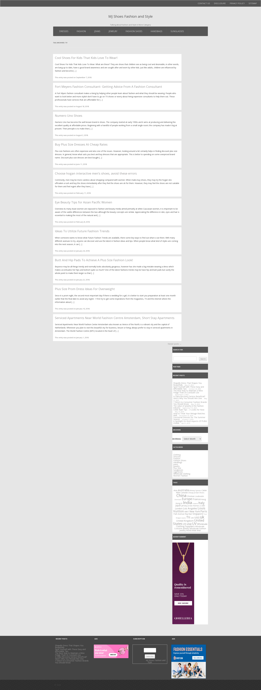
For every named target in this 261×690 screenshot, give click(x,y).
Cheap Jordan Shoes (196, 493)
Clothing (177, 454)
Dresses (63, 31)
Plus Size (177, 468)
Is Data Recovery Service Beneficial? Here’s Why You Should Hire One (189, 397)
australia (183, 490)
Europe (187, 499)
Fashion (81, 31)
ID (181, 503)
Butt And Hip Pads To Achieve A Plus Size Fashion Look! (94, 260)
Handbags (156, 31)
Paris (203, 511)
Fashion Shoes (134, 31)
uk (202, 517)
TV (188, 517)
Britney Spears (195, 490)
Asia (175, 490)
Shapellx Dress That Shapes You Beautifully (69, 646)
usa (189, 524)
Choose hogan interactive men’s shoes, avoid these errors (96, 173)
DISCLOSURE (220, 3)
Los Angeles (190, 508)
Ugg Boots (178, 472)
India (187, 502)
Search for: (178, 350)
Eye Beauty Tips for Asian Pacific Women (83, 202)
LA (200, 506)
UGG (196, 517)
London (178, 508)
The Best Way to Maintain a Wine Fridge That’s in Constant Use (188, 391)
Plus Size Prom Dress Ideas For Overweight (85, 289)
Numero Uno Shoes (68, 115)
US (184, 524)
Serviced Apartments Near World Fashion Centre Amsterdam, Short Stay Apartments (114, 318)
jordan (190, 506)
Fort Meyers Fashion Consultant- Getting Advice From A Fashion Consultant (108, 86)
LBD (203, 505)
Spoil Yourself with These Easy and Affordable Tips (188, 388)
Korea (196, 505)
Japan (178, 505)
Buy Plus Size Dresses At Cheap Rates (81, 144)
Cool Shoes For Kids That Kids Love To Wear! (86, 58)
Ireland (195, 503)
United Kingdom (185, 520)
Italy (201, 503)
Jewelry (113, 31)
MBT (186, 511)
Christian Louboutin (195, 496)
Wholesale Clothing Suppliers (191, 525)
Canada (184, 492)
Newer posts (174, 344)
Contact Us (204, 3)
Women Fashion (180, 475)
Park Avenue (179, 514)
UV (194, 523)
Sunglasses (177, 31)
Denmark (178, 499)
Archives (176, 439)
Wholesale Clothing (181, 473)
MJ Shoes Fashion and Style (130, 16)
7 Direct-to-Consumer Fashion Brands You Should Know (190, 403)
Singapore (198, 513)
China (181, 495)
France (197, 499)
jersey (184, 505)
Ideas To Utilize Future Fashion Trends (82, 231)
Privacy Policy (237, 3)
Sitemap (253, 3)
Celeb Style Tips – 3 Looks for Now (188, 409)
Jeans (97, 31)
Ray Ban (188, 514)
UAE (192, 518)
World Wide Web (193, 530)
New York (194, 511)
